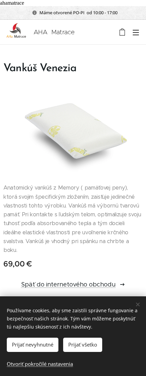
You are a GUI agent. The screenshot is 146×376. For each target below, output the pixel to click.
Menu (136, 32)
